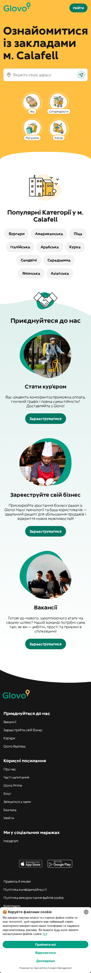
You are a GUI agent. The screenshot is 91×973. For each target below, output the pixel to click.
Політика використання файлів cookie (34, 898)
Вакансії (10, 722)
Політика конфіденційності (25, 890)
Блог (7, 794)
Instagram (11, 841)
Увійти (9, 818)
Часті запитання (16, 777)
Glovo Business (14, 746)
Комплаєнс (12, 906)
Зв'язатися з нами (17, 802)
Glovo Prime (13, 785)
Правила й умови (17, 881)
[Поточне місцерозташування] (81, 74)
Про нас (10, 769)
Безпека (10, 810)
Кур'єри (9, 738)
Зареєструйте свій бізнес (23, 730)
